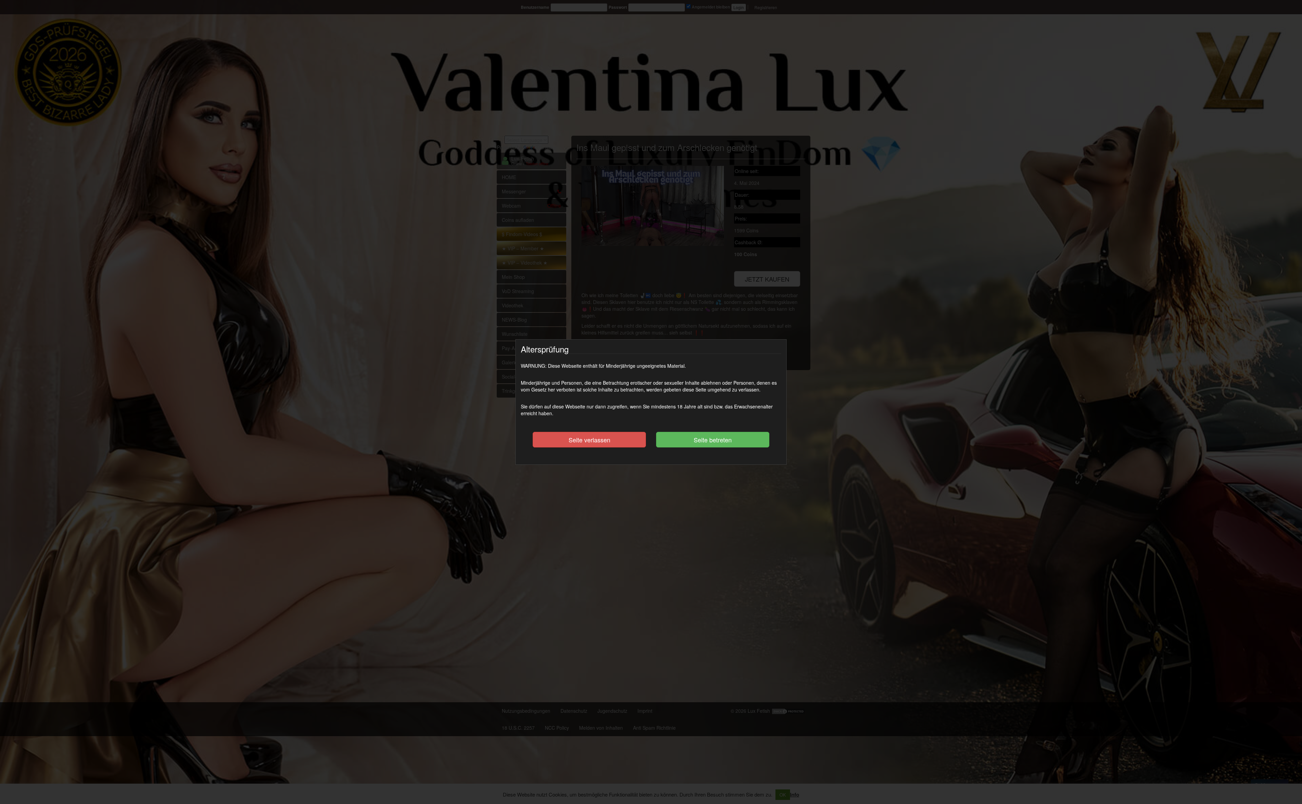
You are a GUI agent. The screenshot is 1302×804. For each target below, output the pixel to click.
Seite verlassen (589, 439)
